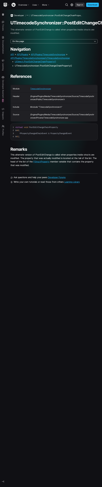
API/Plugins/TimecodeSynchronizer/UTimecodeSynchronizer (40, 58)
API (12, 54)
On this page (18, 41)
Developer (19, 15)
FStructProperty (41, 161)
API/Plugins (22, 54)
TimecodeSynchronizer (40, 89)
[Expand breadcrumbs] (27, 15)
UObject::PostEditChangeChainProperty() (35, 61)
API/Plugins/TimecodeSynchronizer (48, 54)
